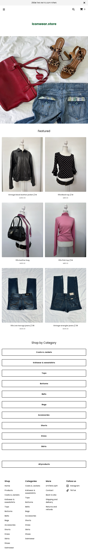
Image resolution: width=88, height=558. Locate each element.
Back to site (51, 495)
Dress (44, 436)
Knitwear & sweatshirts (44, 362)
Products (9, 490)
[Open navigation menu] (4, 9)
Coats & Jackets (44, 352)
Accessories (44, 415)
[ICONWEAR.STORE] (44, 24)
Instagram (75, 485)
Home (7, 485)
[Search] (73, 9)
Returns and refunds (51, 508)
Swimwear (9, 547)
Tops (44, 373)
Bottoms (44, 383)
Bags (44, 404)
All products (44, 80)
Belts (44, 394)
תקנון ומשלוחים (52, 485)
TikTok (73, 490)
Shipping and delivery (51, 500)
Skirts (44, 446)
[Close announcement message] (84, 3)
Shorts (44, 425)
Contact (49, 490)
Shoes (7, 543)
